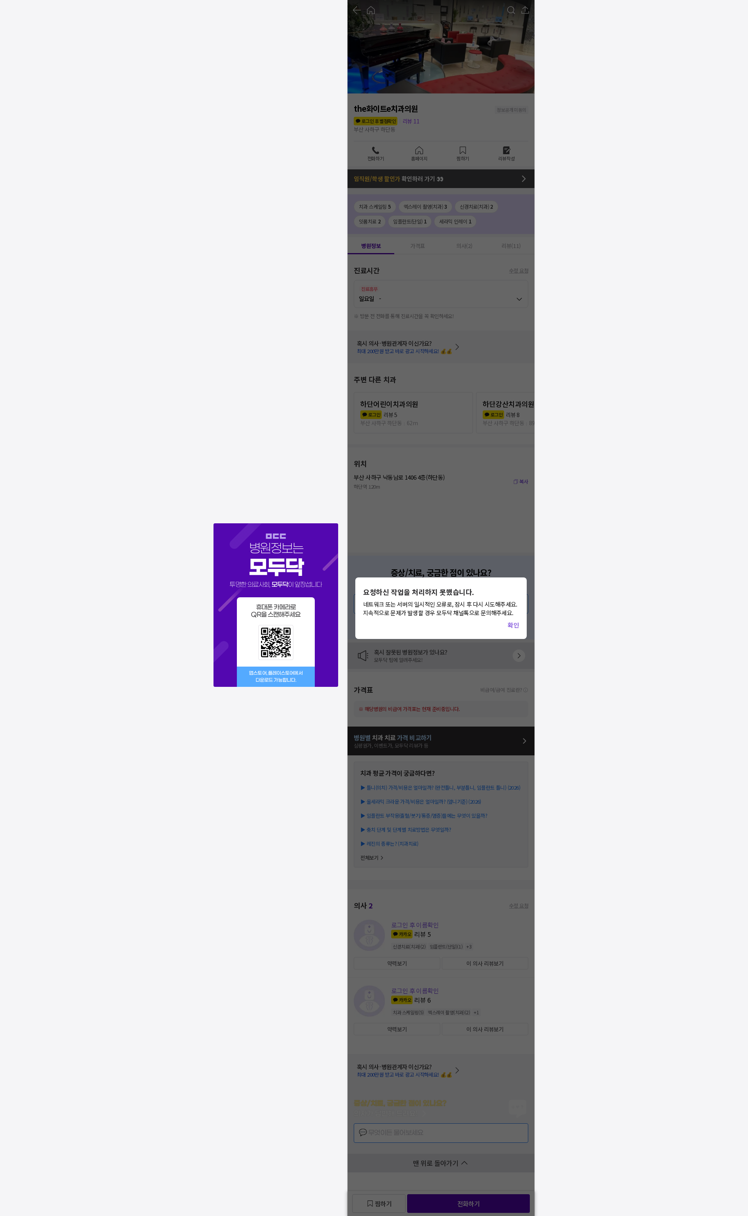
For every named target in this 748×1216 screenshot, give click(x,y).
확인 (513, 625)
